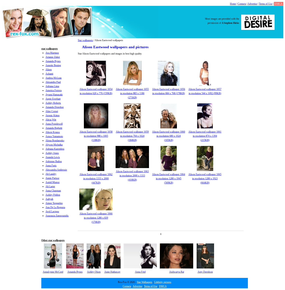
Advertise (252, 3)
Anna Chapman (53, 190)
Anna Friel (140, 271)
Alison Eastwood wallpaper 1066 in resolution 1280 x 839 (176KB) (95, 217)
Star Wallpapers (144, 282)
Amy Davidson (205, 271)
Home (233, 3)
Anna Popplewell (54, 123)
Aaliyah (49, 199)
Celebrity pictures (162, 282)
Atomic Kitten (52, 115)
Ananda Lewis (52, 157)
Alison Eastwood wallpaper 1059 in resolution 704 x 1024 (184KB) (132, 136)
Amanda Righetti (53, 128)
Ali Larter (50, 186)
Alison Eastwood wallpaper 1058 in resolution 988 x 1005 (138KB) (95, 136)
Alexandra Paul (53, 82)
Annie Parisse (52, 178)
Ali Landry (50, 173)
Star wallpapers (85, 40)
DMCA (278, 3)
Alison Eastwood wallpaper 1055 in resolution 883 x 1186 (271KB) (132, 93)
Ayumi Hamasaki (54, 94)
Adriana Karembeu (54, 148)
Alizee (48, 69)
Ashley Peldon (52, 194)
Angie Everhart (53, 98)
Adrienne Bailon (53, 161)
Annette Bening (53, 65)
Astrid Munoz (52, 182)
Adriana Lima (52, 86)
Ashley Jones (52, 153)
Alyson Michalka (54, 144)
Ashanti (49, 73)
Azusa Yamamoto (54, 136)
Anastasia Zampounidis (57, 215)
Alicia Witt (50, 119)
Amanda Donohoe (54, 107)
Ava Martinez (52, 52)
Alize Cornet (51, 111)
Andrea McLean (53, 77)
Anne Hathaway (112, 271)
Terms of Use (265, 3)
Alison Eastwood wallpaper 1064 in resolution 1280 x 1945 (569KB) (168, 178)
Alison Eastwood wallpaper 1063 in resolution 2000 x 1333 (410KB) (132, 175)
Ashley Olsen (94, 271)
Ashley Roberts (53, 102)
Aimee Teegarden (54, 203)
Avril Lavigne (52, 211)
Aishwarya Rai (176, 271)
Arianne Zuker (52, 57)
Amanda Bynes (53, 61)
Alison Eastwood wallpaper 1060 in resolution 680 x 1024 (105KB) (168, 136)
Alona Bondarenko (54, 140)
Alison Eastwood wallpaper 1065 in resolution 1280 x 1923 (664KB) (204, 178)
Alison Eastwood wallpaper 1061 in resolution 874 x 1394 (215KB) (204, 136)
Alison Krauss (52, 132)
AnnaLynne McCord (53, 271)
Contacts (242, 3)
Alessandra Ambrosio (56, 169)
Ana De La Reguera (55, 207)
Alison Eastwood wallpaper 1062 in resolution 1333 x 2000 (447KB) (95, 178)
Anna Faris (51, 165)
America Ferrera (53, 90)
